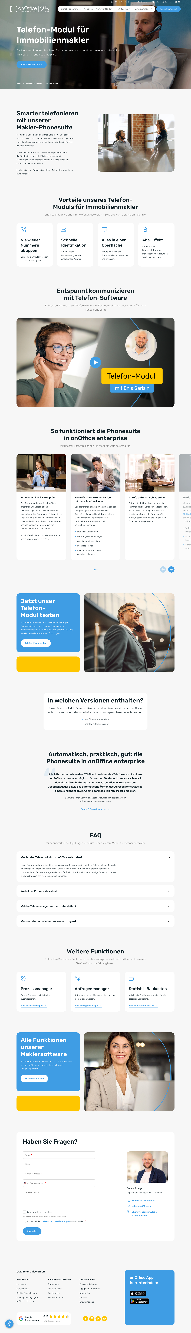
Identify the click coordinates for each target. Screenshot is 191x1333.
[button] (95, 569)
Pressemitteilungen (89, 1284)
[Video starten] (95, 362)
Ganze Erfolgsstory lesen (93, 809)
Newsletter (85, 1293)
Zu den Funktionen (34, 1078)
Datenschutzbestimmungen (56, 1221)
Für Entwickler (55, 1288)
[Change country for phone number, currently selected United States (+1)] (26, 1183)
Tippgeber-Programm (90, 1288)
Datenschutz (23, 1288)
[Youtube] (104, 1318)
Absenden (32, 1231)
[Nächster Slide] (171, 569)
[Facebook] (85, 1318)
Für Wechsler (54, 1293)
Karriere (83, 1297)
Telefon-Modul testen (31, 64)
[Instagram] (91, 1318)
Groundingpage (87, 1302)
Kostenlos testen (168, 9)
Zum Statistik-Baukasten (141, 1005)
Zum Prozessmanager (32, 1005)
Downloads (53, 1284)
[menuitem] (120, 2)
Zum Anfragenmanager (86, 1005)
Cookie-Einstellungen (27, 1293)
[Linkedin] (98, 1318)
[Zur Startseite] (31, 9)
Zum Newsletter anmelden (39, 1212)
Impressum (22, 1284)
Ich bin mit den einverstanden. (56, 1221)
